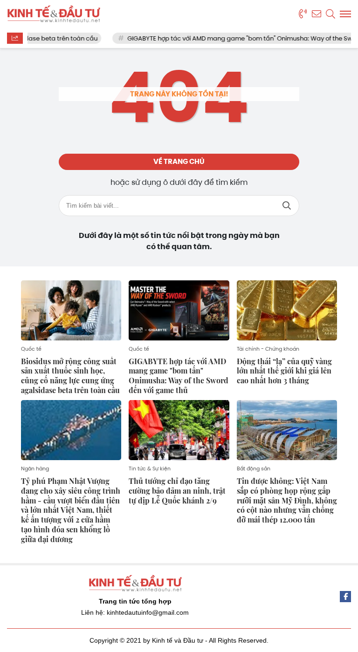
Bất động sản (253, 468)
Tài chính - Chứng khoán (268, 349)
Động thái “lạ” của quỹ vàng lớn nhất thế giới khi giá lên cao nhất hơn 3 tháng (284, 371)
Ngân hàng (35, 468)
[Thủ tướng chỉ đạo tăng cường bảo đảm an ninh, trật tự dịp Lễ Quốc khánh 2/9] (179, 430)
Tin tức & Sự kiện (150, 468)
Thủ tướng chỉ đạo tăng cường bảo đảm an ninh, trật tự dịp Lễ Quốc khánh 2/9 (177, 490)
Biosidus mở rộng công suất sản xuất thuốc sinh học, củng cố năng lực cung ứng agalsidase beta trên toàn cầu (70, 375)
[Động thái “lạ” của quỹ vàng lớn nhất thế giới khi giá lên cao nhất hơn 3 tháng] (287, 310)
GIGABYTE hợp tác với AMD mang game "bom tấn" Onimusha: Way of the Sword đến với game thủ (178, 375)
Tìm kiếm (286, 205)
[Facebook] (345, 596)
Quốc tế (31, 349)
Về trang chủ (179, 161)
